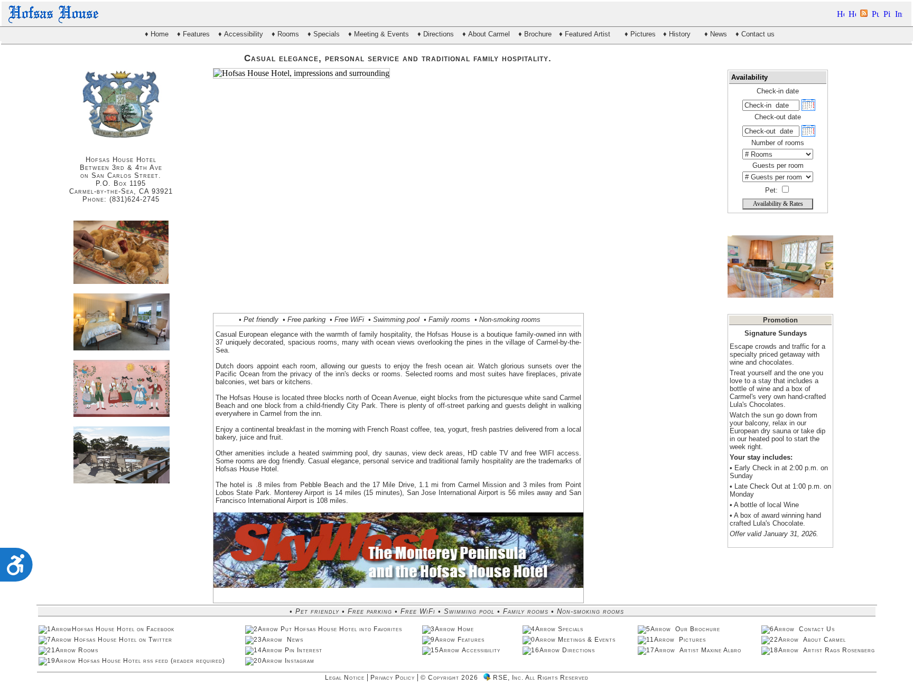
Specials (571, 629)
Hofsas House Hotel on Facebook (123, 629)
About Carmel (824, 639)
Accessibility (482, 650)
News (295, 639)
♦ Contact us (755, 34)
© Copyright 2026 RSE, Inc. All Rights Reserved (505, 677)
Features (472, 639)
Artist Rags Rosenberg (838, 650)
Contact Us (817, 629)
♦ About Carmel (486, 34)
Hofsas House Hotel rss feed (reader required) (151, 660)
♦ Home (157, 34)
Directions (579, 650)
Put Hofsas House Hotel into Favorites (341, 629)
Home (467, 629)
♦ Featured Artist (586, 34)
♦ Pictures (640, 34)
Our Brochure (697, 629)
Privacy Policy (392, 677)
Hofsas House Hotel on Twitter (123, 639)
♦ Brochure (535, 34)
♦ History (679, 34)
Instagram (299, 660)
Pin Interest (303, 650)
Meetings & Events (588, 639)
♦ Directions (435, 34)
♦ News (715, 34)
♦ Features (193, 34)
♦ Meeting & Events (378, 34)
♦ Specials (324, 34)
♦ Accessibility (240, 34)
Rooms (89, 650)
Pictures (691, 639)
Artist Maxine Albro (709, 650)
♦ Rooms (285, 34)
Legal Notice (345, 677)
